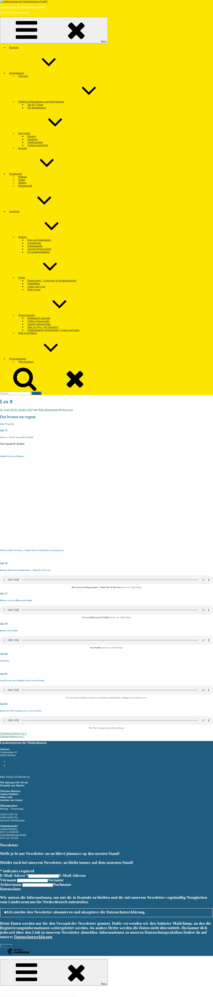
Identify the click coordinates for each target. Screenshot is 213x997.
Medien (22, 182)
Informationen (16, 73)
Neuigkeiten (15, 173)
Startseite (14, 47)
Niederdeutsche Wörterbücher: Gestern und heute (53, 330)
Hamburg (32, 139)
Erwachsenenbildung (38, 252)
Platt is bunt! (34, 289)
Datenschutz (10, 889)
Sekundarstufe (34, 246)
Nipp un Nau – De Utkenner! (42, 327)
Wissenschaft (25, 185)
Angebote (14, 211)
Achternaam (11, 884)
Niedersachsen (35, 142)
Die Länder (24, 133)
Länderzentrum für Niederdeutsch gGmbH (22, 7)
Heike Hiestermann (48, 409)
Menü (103, 41)
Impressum (12, 989)
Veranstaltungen (17, 358)
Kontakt (22, 148)
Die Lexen (67, 409)
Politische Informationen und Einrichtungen (41, 101)
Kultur (21, 179)
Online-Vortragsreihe (38, 321)
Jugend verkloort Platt (38, 324)
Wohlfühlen (33, 283)
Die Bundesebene (36, 107)
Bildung (22, 176)
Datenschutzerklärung (33, 937)
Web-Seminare (26, 361)
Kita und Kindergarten (39, 240)
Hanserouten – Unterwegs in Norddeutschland (51, 280)
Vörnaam (8, 880)
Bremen (31, 136)
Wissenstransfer (26, 315)
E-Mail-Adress (14, 875)
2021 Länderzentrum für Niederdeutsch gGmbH (51, 995)
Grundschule (34, 243)
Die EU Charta (35, 104)
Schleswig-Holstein (37, 145)
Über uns (23, 76)
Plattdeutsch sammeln (38, 318)
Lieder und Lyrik (36, 286)
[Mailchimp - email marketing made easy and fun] (18, 953)
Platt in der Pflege (27, 333)
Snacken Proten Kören (39, 249)
